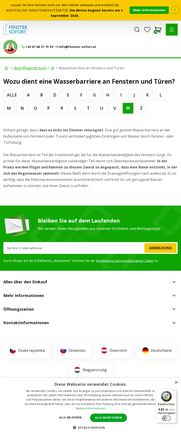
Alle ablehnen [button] (70, 417)
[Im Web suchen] (137, 29)
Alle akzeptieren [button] (108, 418)
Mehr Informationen (149, 10)
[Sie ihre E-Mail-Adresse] (90, 248)
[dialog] (90, 406)
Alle (12, 95)
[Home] (6, 68)
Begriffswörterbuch (30, 68)
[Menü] (174, 391)
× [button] (176, 382)
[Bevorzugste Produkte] (147, 29)
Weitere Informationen (90, 408)
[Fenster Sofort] (15, 29)
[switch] (166, 418)
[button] (172, 30)
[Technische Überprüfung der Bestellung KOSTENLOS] (10, 47)
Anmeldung (160, 248)
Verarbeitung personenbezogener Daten (124, 261)
